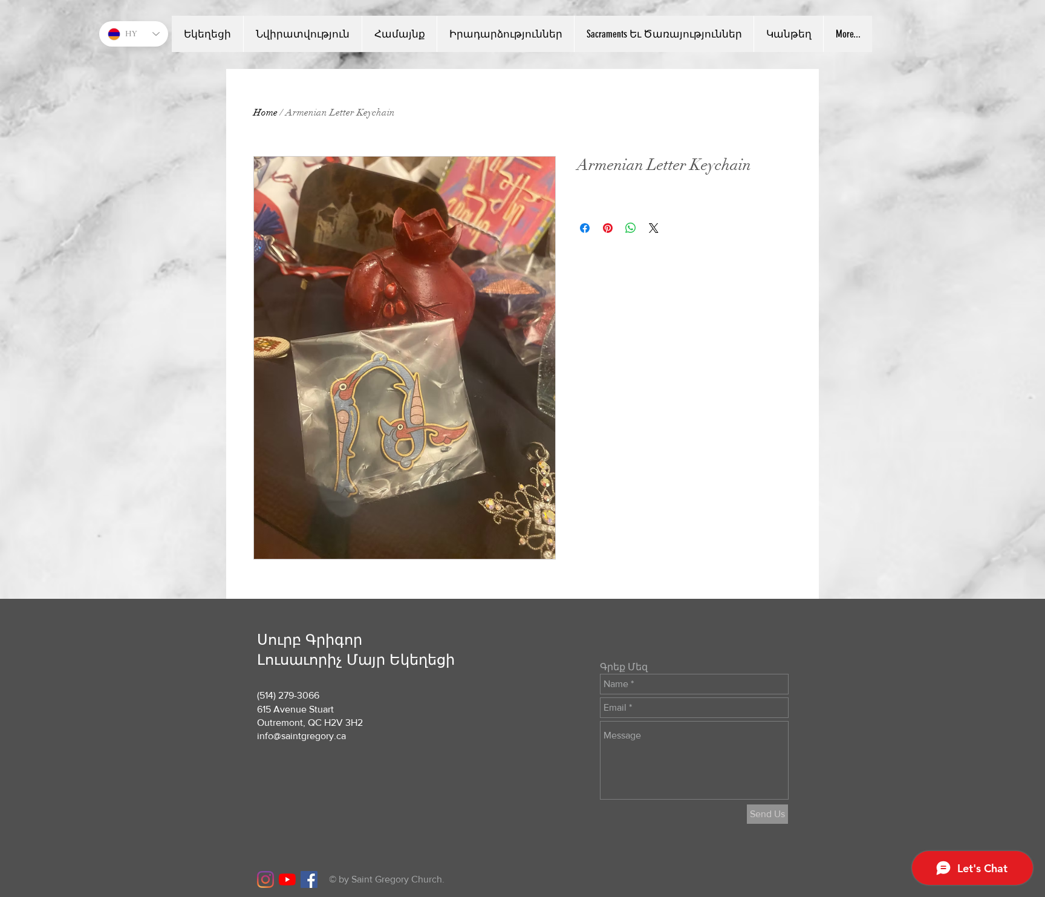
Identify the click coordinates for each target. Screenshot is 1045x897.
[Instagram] (265, 879)
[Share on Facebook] (585, 228)
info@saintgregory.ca (301, 736)
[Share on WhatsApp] (630, 228)
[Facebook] (309, 879)
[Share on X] (653, 228)
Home (265, 112)
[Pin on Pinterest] (608, 228)
